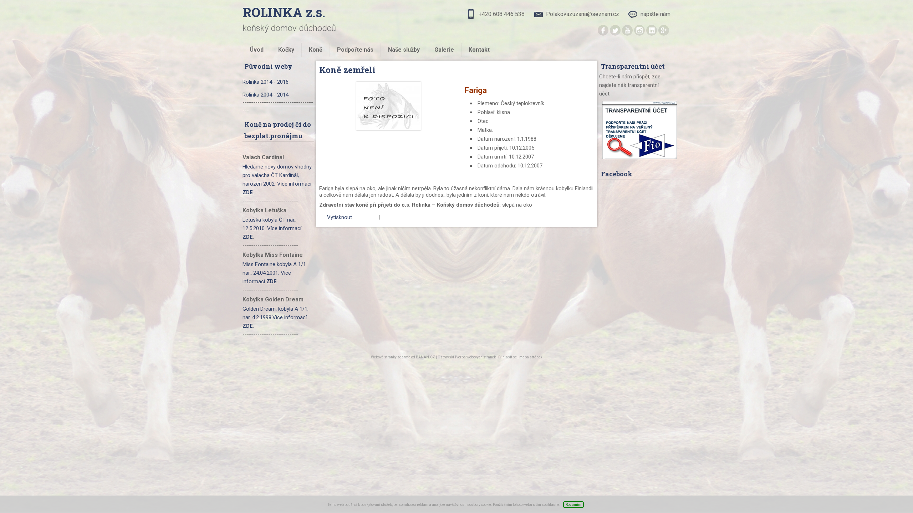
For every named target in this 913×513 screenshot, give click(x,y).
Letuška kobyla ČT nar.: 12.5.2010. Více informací (272, 228)
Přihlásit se (507, 357)
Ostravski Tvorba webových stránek (467, 357)
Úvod (257, 49)
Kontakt (479, 49)
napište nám (655, 14)
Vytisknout (339, 217)
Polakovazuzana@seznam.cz (582, 14)
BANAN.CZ (425, 357)
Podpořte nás (355, 49)
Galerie (444, 49)
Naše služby (404, 49)
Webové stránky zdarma (390, 357)
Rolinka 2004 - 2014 (266, 95)
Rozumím (573, 505)
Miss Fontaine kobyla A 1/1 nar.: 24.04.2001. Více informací (274, 273)
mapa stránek (530, 357)
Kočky (286, 49)
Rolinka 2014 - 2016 (266, 82)
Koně (315, 49)
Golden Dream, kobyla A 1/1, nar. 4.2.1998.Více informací (275, 317)
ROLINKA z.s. (284, 12)
